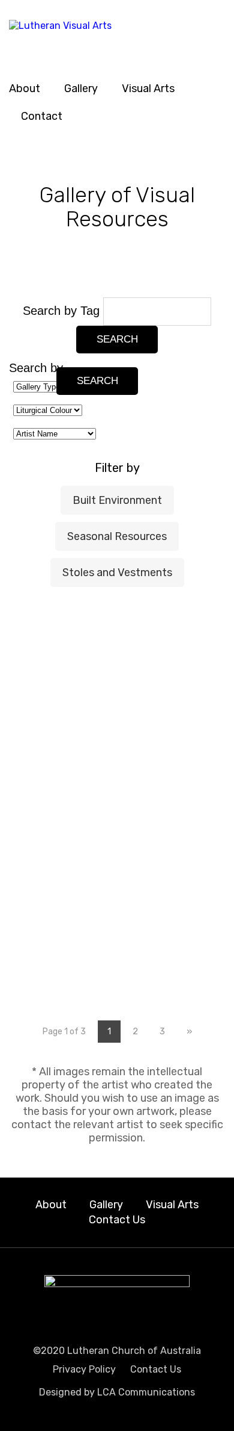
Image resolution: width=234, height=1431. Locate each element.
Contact (41, 116)
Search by (36, 367)
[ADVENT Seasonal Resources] (45, 631)
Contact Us (117, 1219)
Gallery (81, 88)
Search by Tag (63, 310)
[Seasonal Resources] (117, 725)
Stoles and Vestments (117, 572)
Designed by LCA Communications (117, 1392)
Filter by (117, 468)
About (24, 88)
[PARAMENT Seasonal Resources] (189, 730)
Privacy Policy (84, 1369)
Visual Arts (148, 88)
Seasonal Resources (117, 536)
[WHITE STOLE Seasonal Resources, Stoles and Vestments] (189, 882)
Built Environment (117, 500)
